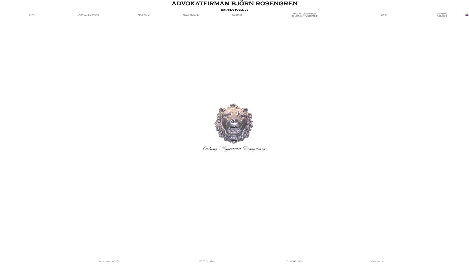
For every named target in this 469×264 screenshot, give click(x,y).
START (32, 15)
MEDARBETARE (190, 15)
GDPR (384, 15)
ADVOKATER (144, 15)
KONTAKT (237, 15)
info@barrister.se (376, 261)
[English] (467, 15)
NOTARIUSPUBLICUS (442, 15)
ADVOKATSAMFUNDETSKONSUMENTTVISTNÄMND (304, 15)
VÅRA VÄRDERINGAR (88, 15)
